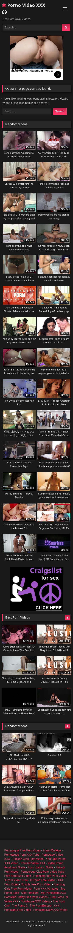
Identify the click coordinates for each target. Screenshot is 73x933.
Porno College (52, 850)
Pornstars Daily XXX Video (50, 909)
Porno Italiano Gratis (40, 867)
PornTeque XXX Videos (35, 901)
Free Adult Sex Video (17, 875)
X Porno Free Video (42, 880)
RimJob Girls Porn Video (28, 858)
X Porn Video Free (16, 880)
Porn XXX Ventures (46, 888)
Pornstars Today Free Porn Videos (25, 897)
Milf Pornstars (29, 892)
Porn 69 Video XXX (33, 863)
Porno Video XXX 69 (23, 8)
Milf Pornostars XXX (53, 892)
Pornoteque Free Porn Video (22, 850)
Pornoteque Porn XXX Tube (21, 854)
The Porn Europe (40, 905)
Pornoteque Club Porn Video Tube (42, 871)
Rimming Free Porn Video (49, 875)
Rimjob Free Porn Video (36, 884)
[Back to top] (62, 922)
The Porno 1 (19, 905)
